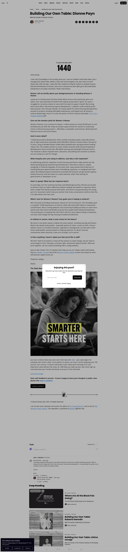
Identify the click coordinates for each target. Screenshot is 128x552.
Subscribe (77, 277)
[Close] (84, 265)
